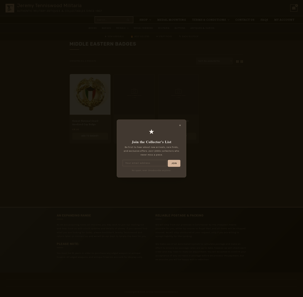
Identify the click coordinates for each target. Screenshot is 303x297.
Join (174, 163)
